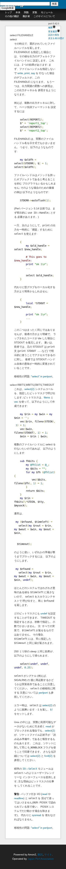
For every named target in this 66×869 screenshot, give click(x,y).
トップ (8, 12)
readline (18, 798)
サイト (48, 854)
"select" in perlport (41, 376)
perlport (43, 692)
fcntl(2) (48, 755)
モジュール (47, 12)
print (27, 73)
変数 (34, 12)
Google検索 (7, 8)
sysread (36, 815)
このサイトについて (44, 16)
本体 (18, 12)
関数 (26, 12)
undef (44, 613)
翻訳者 (26, 16)
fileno (47, 397)
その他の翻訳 (12, 16)
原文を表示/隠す (56, 38)
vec (16, 401)
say (33, 73)
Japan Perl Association (40, 858)
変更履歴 (52, 31)
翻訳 (40, 854)
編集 (50, 27)
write (20, 73)
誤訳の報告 (53, 35)
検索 (54, 3)
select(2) (29, 389)
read (48, 726)
